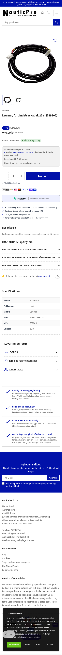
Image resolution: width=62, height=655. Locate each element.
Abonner (53, 478)
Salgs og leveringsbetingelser (16, 562)
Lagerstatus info (10, 570)
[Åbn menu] (56, 13)
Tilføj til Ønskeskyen (12, 183)
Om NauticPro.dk (10, 566)
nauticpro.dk (44, 276)
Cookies (6, 558)
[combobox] (31, 22)
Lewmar (5, 111)
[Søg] (56, 22)
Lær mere (49, 644)
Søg (4, 554)
